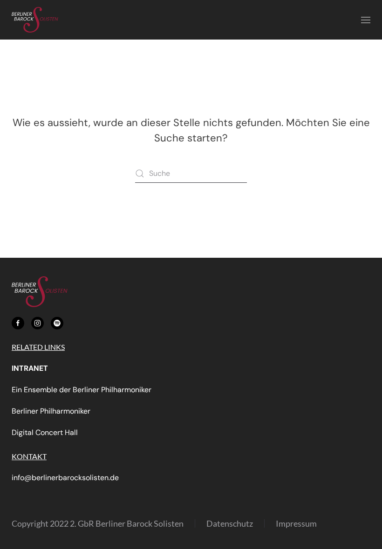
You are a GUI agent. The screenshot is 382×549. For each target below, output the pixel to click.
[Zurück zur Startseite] (35, 20)
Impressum (296, 523)
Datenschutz (229, 523)
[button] (365, 20)
